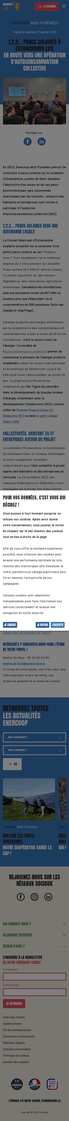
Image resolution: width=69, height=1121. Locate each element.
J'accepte (57, 625)
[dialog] (34, 560)
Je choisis (10, 625)
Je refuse (42, 625)
